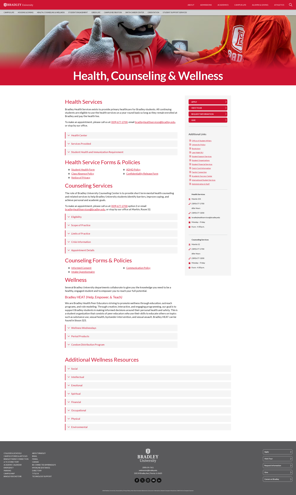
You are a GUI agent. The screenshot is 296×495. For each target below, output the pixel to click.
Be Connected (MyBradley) (44, 465)
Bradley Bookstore (13, 476)
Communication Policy (138, 267)
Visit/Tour (268, 459)
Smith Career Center (134, 12)
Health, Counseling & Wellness (51, 12)
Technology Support (42, 476)
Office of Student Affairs (201, 141)
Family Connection (199, 172)
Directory (37, 471)
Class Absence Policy (82, 173)
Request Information (272, 466)
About (191, 5)
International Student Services (203, 180)
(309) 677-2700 (119, 122)
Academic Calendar (13, 465)
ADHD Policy (133, 169)
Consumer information (154, 490)
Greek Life (95, 12)
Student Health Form (83, 169)
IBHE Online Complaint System (185, 490)
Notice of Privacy (80, 177)
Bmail (34, 456)
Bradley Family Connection (16, 459)
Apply (266, 452)
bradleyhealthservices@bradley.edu (155, 122)
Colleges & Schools (13, 453)
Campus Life (240, 5)
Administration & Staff (201, 184)
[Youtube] (153, 480)
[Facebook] (137, 480)
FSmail (35, 459)
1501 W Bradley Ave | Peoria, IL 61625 (148, 473)
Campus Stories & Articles (15, 456)
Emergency (9, 468)
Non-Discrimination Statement (139, 490)
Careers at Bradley (271, 479)
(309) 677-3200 (198, 213)
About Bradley (39, 453)
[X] (142, 480)
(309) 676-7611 (148, 467)
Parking (7, 471)
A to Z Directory (11, 462)
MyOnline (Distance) (41, 468)
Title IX (35, 474)
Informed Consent (81, 267)
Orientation (153, 12)
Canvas (35, 462)
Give (266, 472)
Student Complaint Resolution (169, 490)
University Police (198, 144)
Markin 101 (196, 199)
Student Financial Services (202, 164)
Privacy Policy (126, 490)
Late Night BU (197, 152)
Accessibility (119, 490)
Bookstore (196, 148)
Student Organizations (201, 160)
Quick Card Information (201, 168)
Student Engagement (78, 12)
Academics (223, 5)
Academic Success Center (202, 176)
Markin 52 (196, 244)
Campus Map (9, 474)
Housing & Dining (25, 12)
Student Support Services (175, 12)
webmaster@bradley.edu (148, 470)
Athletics (279, 5)
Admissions (206, 5)
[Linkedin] (159, 480)
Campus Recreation (113, 12)
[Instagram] (148, 480)
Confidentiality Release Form (142, 173)
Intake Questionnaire (83, 271)
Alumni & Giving (260, 5)
